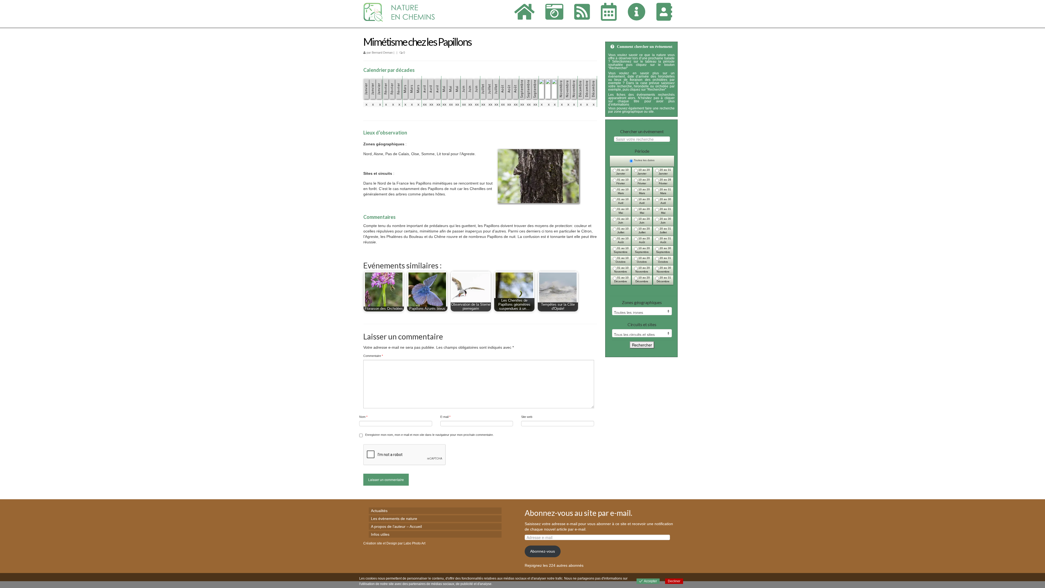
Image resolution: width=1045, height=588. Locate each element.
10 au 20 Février (644, 181)
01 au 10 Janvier (622, 171)
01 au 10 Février (622, 181)
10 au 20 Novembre (642, 269)
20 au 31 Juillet (665, 230)
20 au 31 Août (665, 240)
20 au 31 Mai (665, 210)
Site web (526, 416)
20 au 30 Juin (665, 220)
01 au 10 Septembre (621, 250)
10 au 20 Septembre (642, 250)
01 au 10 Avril (622, 201)
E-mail (445, 416)
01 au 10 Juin (622, 220)
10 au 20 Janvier (643, 171)
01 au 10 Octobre (622, 259)
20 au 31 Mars (665, 191)
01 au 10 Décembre (621, 279)
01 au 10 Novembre (621, 269)
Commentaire (373, 355)
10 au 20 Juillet (644, 230)
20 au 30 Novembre (664, 269)
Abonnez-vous (542, 551)
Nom (363, 416)
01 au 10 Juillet (622, 230)
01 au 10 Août (622, 240)
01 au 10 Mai (622, 210)
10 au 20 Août (644, 240)
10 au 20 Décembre (642, 279)
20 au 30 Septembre (663, 250)
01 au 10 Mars (622, 191)
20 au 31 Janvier (665, 171)
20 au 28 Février (665, 181)
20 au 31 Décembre (664, 279)
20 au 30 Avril (665, 201)
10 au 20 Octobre (643, 259)
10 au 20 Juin (644, 220)
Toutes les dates (643, 160)
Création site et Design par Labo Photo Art (394, 543)
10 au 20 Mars (644, 191)
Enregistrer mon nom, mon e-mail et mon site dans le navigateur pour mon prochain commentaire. (429, 434)
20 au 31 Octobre (664, 259)
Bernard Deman (382, 52)
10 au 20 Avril (644, 201)
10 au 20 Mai (644, 210)
